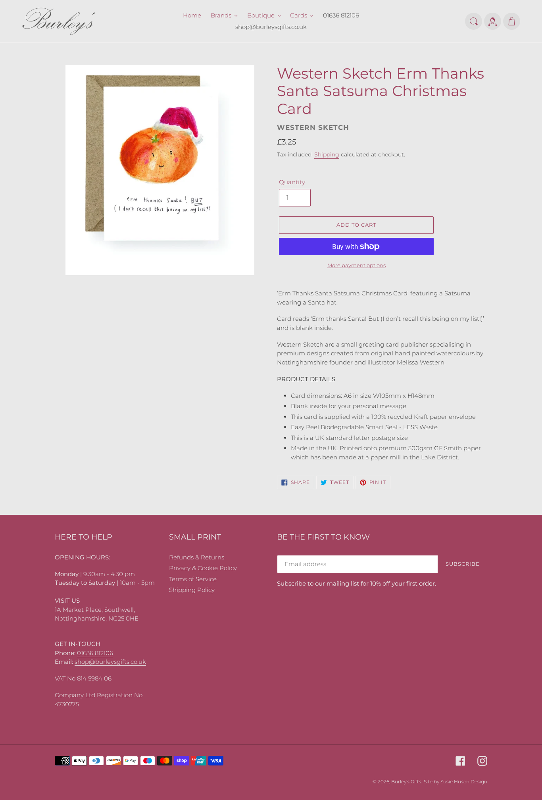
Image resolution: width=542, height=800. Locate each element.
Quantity (292, 182)
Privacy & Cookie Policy (203, 568)
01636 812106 (95, 653)
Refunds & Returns (196, 557)
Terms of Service (193, 579)
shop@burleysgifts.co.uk (110, 661)
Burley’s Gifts (406, 782)
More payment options (356, 265)
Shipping (326, 154)
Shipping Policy (192, 590)
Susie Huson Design (463, 782)
